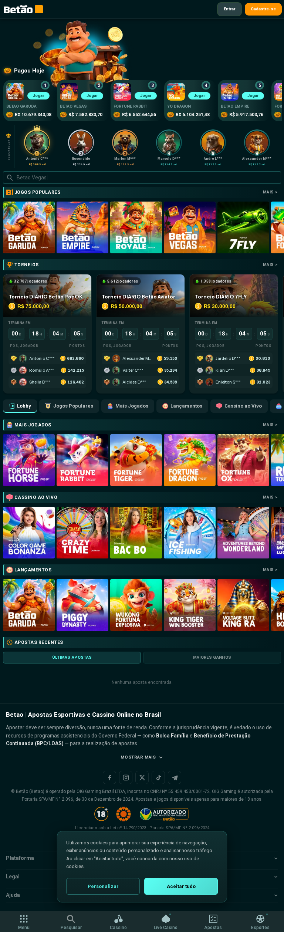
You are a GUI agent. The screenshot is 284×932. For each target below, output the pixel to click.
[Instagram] (125, 777)
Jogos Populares (73, 406)
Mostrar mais (138, 757)
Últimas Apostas (72, 657)
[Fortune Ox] (243, 460)
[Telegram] (174, 777)
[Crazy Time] (82, 532)
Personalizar (103, 886)
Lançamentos (186, 406)
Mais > (270, 192)
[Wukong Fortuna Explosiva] (136, 605)
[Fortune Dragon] (190, 460)
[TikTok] (158, 777)
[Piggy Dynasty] (82, 605)
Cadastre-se (263, 9)
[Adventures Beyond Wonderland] (243, 532)
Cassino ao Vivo (243, 406)
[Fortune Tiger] (136, 460)
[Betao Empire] (82, 227)
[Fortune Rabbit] (82, 460)
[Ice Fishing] (190, 532)
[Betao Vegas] (190, 227)
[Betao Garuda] (29, 227)
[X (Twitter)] (142, 777)
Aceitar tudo (181, 886)
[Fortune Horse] (29, 460)
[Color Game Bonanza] (29, 532)
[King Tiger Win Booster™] (190, 605)
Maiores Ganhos (212, 657)
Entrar (229, 9)
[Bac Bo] (136, 532)
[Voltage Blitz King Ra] (243, 605)
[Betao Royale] (136, 227)
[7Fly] (243, 227)
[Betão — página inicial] (18, 9)
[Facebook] (109, 777)
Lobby (24, 406)
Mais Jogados (131, 406)
